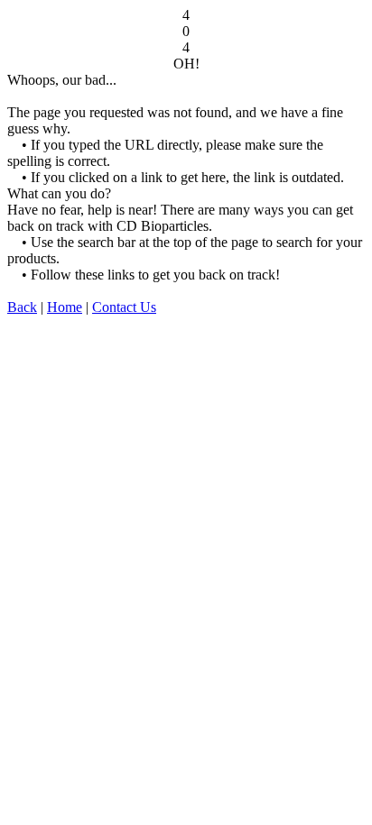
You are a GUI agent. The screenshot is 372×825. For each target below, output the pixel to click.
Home (64, 307)
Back (22, 307)
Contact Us (124, 307)
